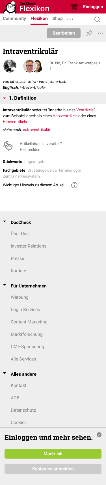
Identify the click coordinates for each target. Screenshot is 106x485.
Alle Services (23, 359)
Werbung (20, 297)
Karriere (18, 270)
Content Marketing (29, 322)
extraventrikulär (37, 129)
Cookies (19, 422)
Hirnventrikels (15, 121)
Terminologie (69, 170)
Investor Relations (28, 246)
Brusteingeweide (42, 170)
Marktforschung (27, 334)
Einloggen (93, 6)
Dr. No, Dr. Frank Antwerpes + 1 (75, 66)
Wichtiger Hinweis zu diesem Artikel (33, 185)
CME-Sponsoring (27, 346)
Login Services (25, 309)
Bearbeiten (64, 33)
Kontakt (18, 385)
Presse (17, 258)
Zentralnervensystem (21, 176)
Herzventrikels (65, 116)
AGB (15, 397)
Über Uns (20, 233)
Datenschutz (23, 410)
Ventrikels (85, 110)
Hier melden (30, 149)
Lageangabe (35, 161)
